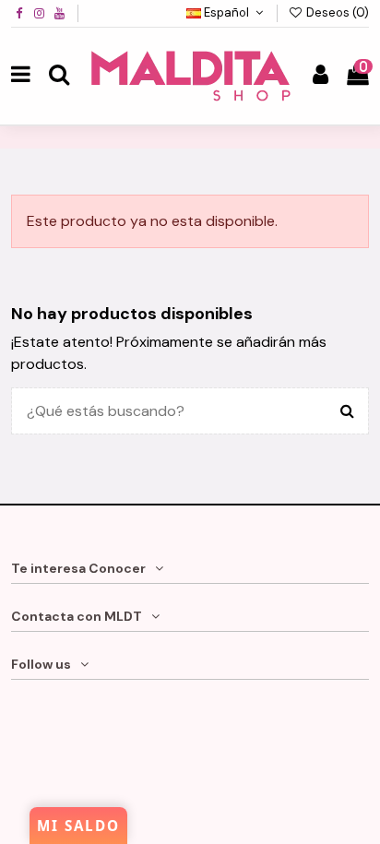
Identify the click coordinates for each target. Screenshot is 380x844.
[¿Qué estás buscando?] (347, 411)
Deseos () (336, 12)
